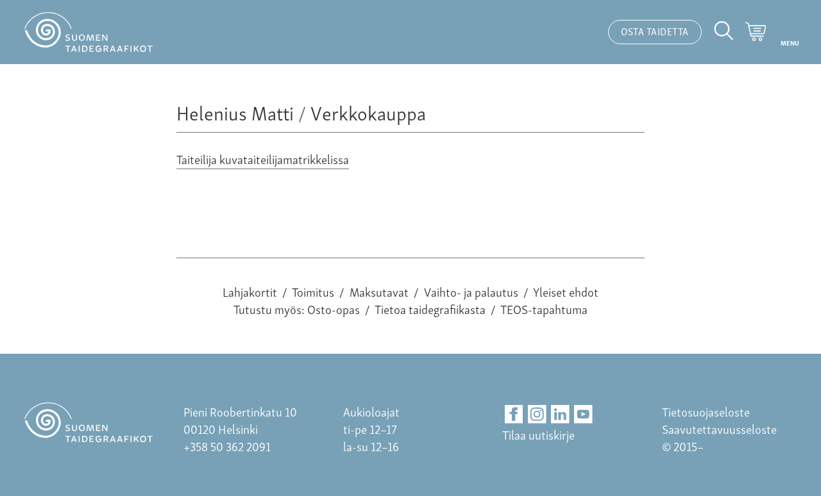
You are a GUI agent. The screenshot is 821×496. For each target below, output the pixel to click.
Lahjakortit (250, 291)
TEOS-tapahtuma (544, 308)
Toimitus (313, 291)
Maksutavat (379, 291)
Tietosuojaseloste (706, 411)
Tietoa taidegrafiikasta (430, 308)
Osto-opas (333, 308)
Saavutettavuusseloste (719, 428)
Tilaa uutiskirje (538, 434)
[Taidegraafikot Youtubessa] (583, 414)
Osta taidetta (655, 30)
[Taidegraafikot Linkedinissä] (560, 414)
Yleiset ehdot (565, 291)
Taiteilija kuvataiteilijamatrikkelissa (262, 159)
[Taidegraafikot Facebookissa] (514, 414)
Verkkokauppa (368, 112)
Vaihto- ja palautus (471, 291)
